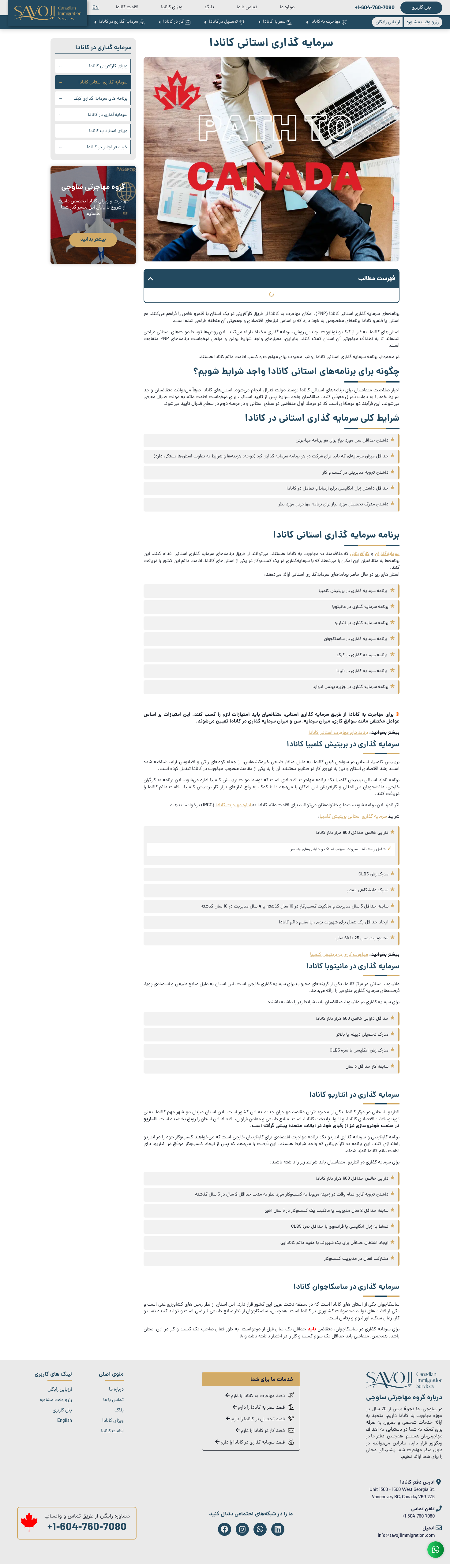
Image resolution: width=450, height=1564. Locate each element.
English (64, 1421)
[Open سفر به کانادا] (259, 22)
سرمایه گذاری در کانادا (103, 48)
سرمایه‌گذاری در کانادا (107, 115)
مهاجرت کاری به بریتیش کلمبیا (339, 955)
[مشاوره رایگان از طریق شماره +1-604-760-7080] (29, 1530)
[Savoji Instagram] (242, 1529)
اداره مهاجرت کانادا (234, 805)
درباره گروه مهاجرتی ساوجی (404, 1397)
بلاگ (209, 7)
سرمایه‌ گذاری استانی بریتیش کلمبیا (353, 816)
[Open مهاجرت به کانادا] (306, 22)
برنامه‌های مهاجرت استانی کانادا (338, 733)
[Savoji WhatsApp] (260, 1529)
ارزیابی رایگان (59, 1389)
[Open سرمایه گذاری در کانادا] (94, 22)
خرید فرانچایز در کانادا (107, 147)
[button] (150, 279)
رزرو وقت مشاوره (56, 1400)
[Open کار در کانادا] (159, 22)
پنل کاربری (62, 1410)
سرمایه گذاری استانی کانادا (102, 82)
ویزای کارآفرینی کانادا (108, 66)
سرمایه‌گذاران (387, 554)
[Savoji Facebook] (224, 1529)
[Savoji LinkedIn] (277, 1529)
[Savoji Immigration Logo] (47, 13)
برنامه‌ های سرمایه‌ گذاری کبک (100, 98)
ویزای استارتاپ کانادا (108, 131)
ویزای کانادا (171, 7)
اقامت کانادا (127, 7)
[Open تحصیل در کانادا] (205, 22)
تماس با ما (247, 7)
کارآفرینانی (359, 554)
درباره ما (287, 7)
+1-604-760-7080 (87, 1528)
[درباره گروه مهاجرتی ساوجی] (404, 1387)
